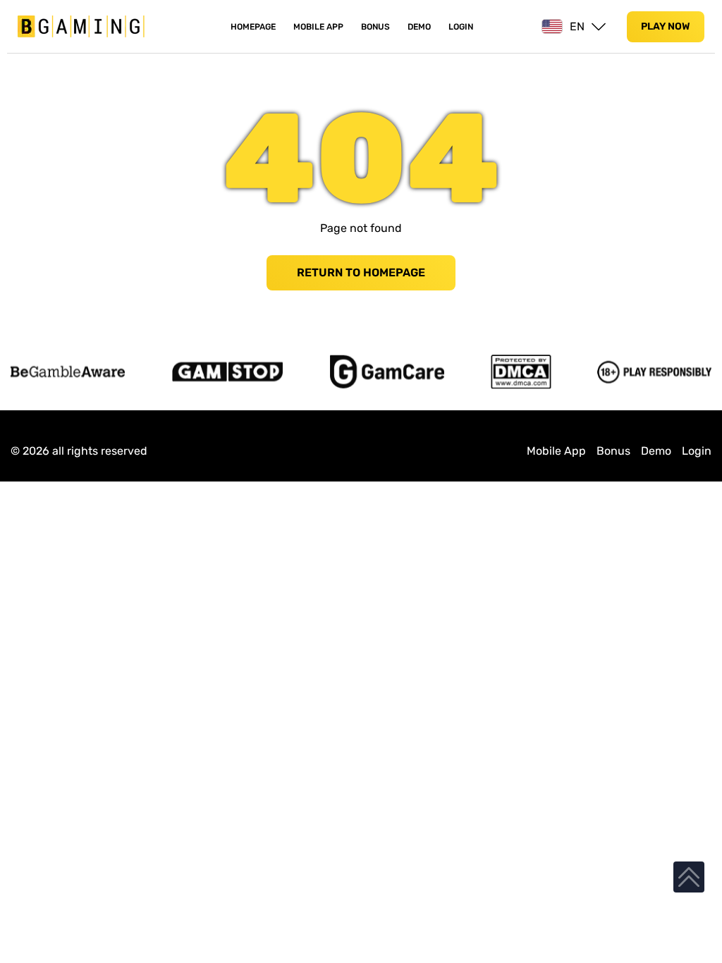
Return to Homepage (361, 272)
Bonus (375, 27)
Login (460, 27)
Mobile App (318, 27)
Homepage (253, 27)
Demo (419, 27)
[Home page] (81, 26)
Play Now (665, 26)
